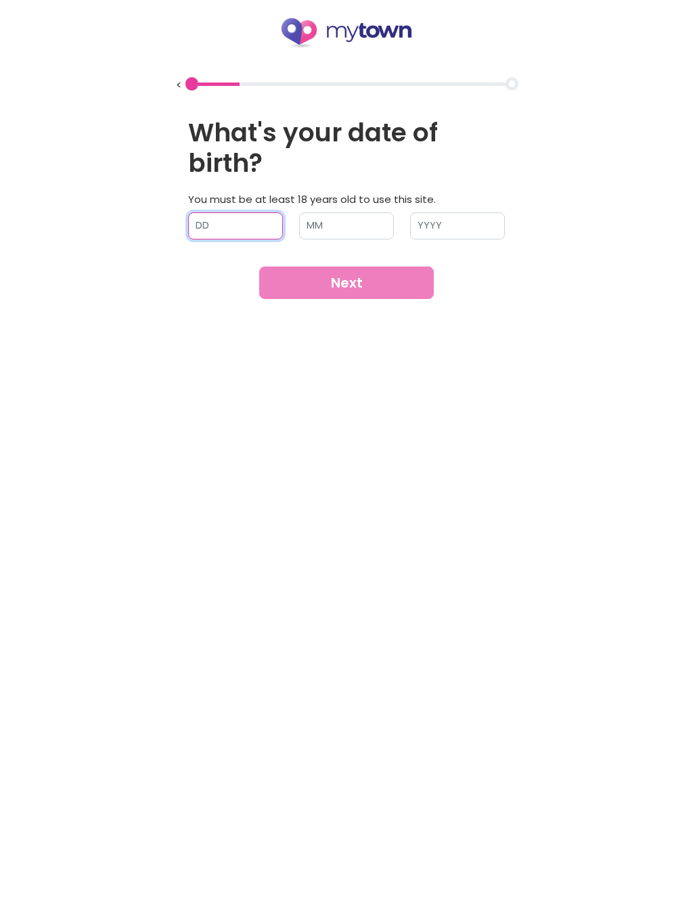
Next (347, 282)
